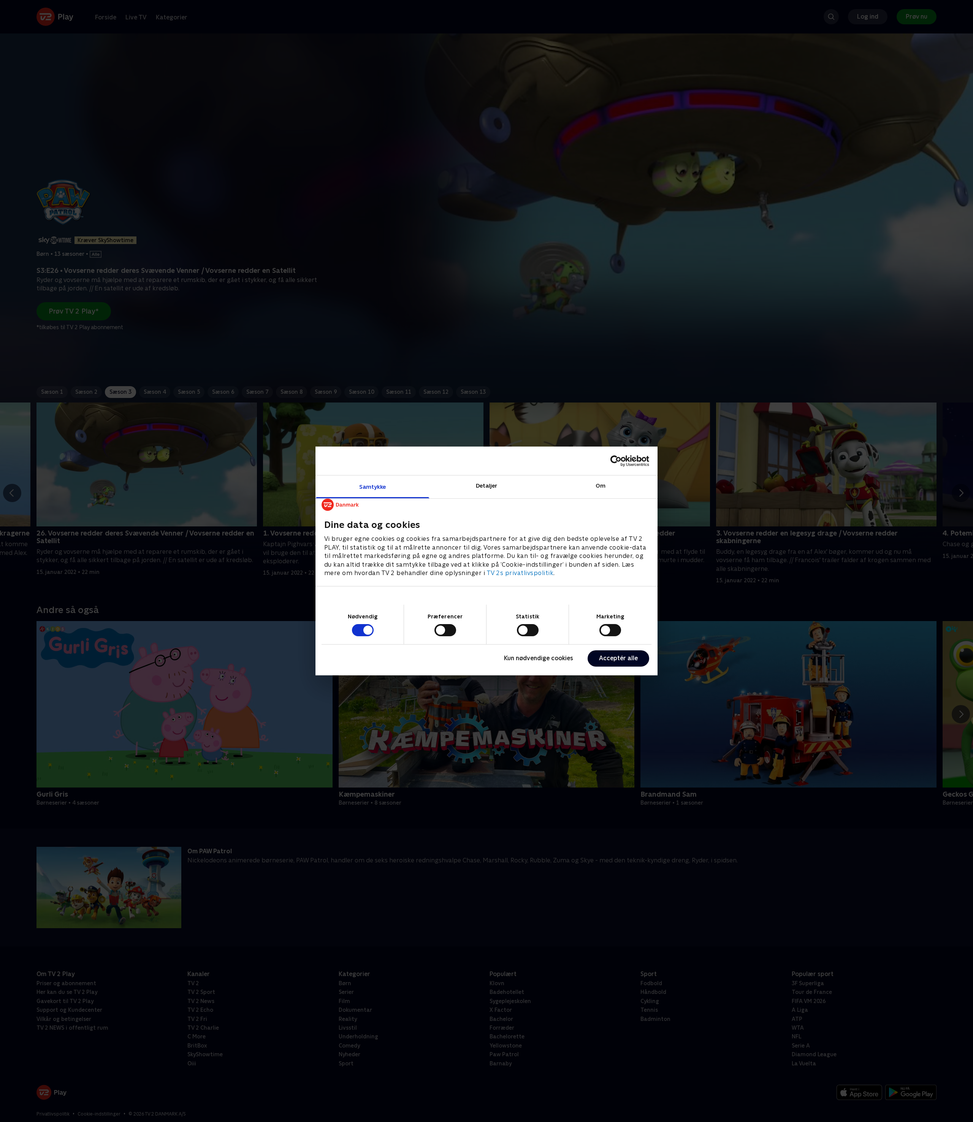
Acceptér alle (618, 658)
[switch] (445, 630)
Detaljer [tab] (487, 485)
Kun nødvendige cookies (538, 658)
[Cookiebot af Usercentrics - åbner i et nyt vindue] (616, 460)
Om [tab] (600, 485)
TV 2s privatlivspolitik (520, 573)
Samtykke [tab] (372, 486)
